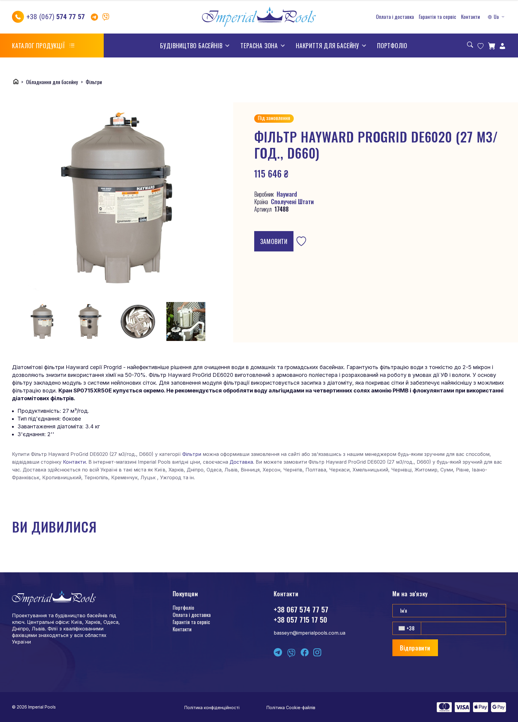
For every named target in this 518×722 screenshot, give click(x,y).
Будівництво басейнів (191, 45)
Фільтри (191, 454)
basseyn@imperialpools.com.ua (309, 633)
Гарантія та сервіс (437, 16)
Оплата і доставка (395, 16)
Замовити (273, 241)
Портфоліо (392, 45)
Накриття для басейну (327, 45)
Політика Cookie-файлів (290, 707)
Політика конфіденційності (212, 707)
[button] (496, 17)
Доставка (241, 462)
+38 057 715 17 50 (300, 619)
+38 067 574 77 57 (301, 609)
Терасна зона (259, 45)
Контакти (470, 16)
